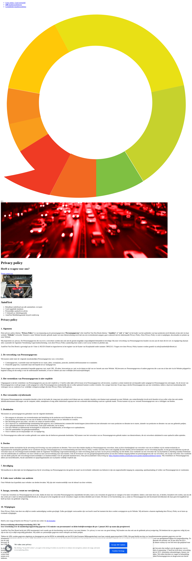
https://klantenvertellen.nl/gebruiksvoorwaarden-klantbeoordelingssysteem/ (135, 456)
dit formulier (51, 521)
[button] (8, 548)
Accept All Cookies (118, 545)
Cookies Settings (118, 551)
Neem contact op (7, 273)
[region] (81, 547)
